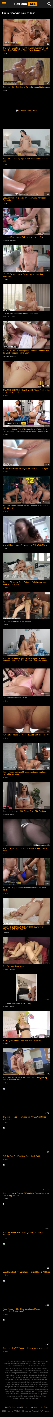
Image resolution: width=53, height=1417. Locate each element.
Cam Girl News (22, 1407)
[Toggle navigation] (4, 4)
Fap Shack (34, 1407)
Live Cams (44, 1407)
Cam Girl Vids (10, 1407)
